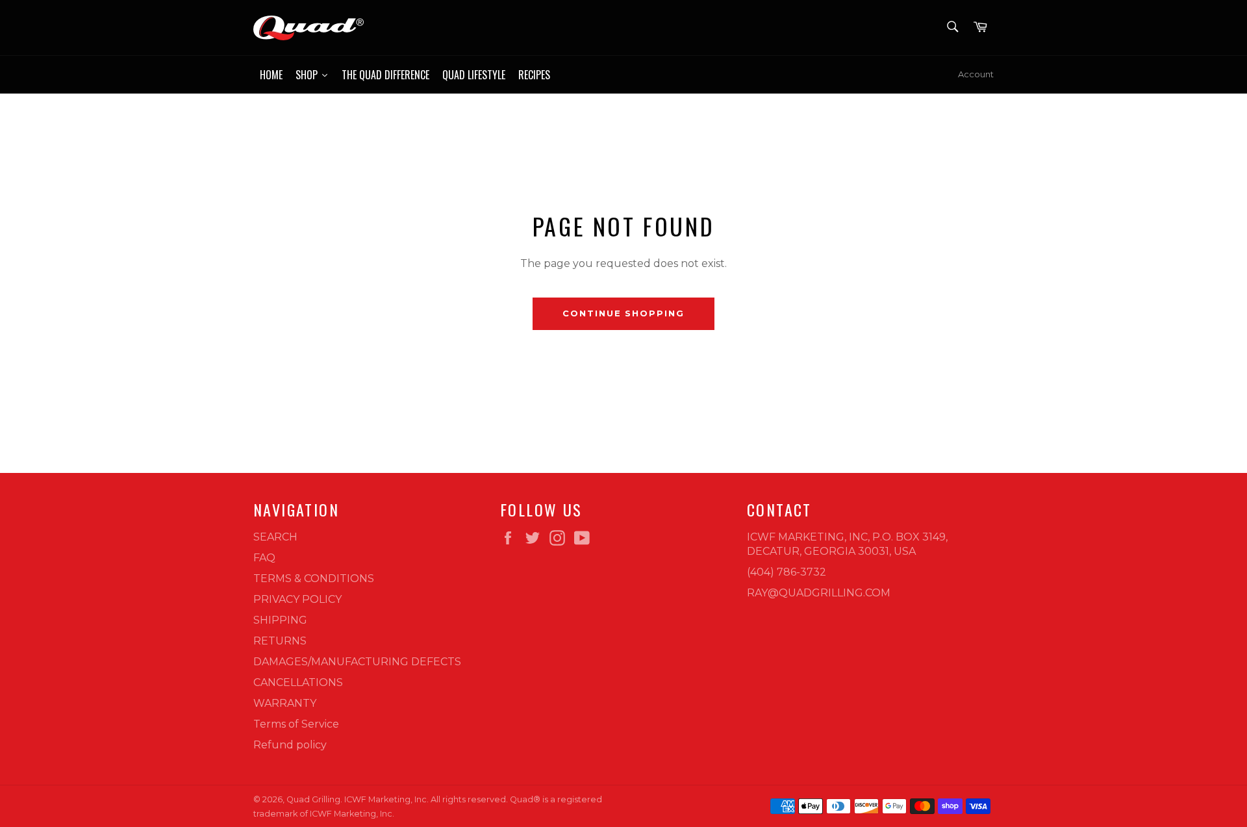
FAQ (264, 558)
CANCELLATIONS (298, 682)
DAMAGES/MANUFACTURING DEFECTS (357, 661)
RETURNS (280, 641)
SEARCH (275, 537)
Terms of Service (296, 724)
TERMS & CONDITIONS (313, 578)
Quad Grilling (313, 799)
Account (976, 74)
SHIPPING (280, 620)
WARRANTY (284, 703)
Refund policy (290, 745)
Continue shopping (623, 313)
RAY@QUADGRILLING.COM (818, 593)
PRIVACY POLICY (297, 599)
